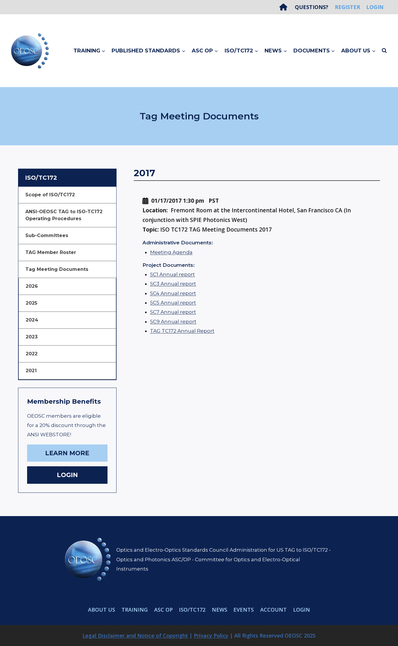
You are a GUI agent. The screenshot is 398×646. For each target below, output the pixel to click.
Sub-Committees (46, 235)
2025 (31, 303)
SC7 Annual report (173, 312)
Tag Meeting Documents (56, 269)
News (219, 609)
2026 (32, 286)
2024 (32, 320)
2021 (31, 370)
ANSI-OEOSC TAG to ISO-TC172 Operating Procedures (64, 215)
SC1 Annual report (172, 274)
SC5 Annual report (173, 303)
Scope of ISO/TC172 (50, 194)
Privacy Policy (211, 635)
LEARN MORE (67, 453)
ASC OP (163, 609)
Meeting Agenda (171, 252)
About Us (101, 609)
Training (134, 609)
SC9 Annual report (173, 321)
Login (374, 6)
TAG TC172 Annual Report (182, 331)
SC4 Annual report (173, 293)
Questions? (311, 6)
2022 (32, 353)
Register (347, 6)
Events (243, 609)
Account (273, 609)
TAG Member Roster (50, 252)
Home (285, 6)
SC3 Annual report (173, 284)
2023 (32, 337)
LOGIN (67, 475)
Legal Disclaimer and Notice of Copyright (135, 635)
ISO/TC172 (192, 609)
